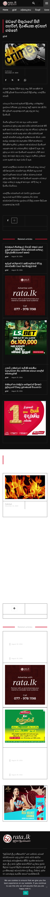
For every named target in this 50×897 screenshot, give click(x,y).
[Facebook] (5, 80)
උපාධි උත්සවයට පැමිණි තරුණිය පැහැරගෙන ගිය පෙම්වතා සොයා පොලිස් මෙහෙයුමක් (24, 371)
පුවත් (5, 36)
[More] (14, 220)
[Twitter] (12, 80)
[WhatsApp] (25, 80)
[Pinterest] (18, 80)
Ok (25, 893)
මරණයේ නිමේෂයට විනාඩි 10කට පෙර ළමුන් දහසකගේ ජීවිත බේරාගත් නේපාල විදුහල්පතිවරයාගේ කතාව (24, 250)
